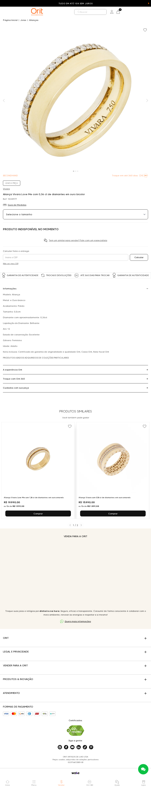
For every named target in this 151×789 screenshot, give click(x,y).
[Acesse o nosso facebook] (66, 747)
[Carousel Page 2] (75, 171)
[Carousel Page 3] (77, 171)
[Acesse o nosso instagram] (60, 747)
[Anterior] (70, 525)
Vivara (6, 188)
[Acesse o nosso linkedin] (78, 747)
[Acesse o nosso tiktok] (85, 747)
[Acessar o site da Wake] (75, 773)
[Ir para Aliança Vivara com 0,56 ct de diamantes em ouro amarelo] (112, 470)
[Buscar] (79, 12)
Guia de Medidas (17, 204)
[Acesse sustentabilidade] (75, 730)
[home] (37, 11)
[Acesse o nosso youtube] (72, 747)
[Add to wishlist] (145, 30)
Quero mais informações (78, 621)
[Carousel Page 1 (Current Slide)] (73, 171)
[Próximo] (81, 525)
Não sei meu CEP (10, 263)
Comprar (38, 513)
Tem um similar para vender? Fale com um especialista (78, 240)
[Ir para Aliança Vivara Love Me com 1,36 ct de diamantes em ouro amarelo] (38, 470)
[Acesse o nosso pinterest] (91, 747)
